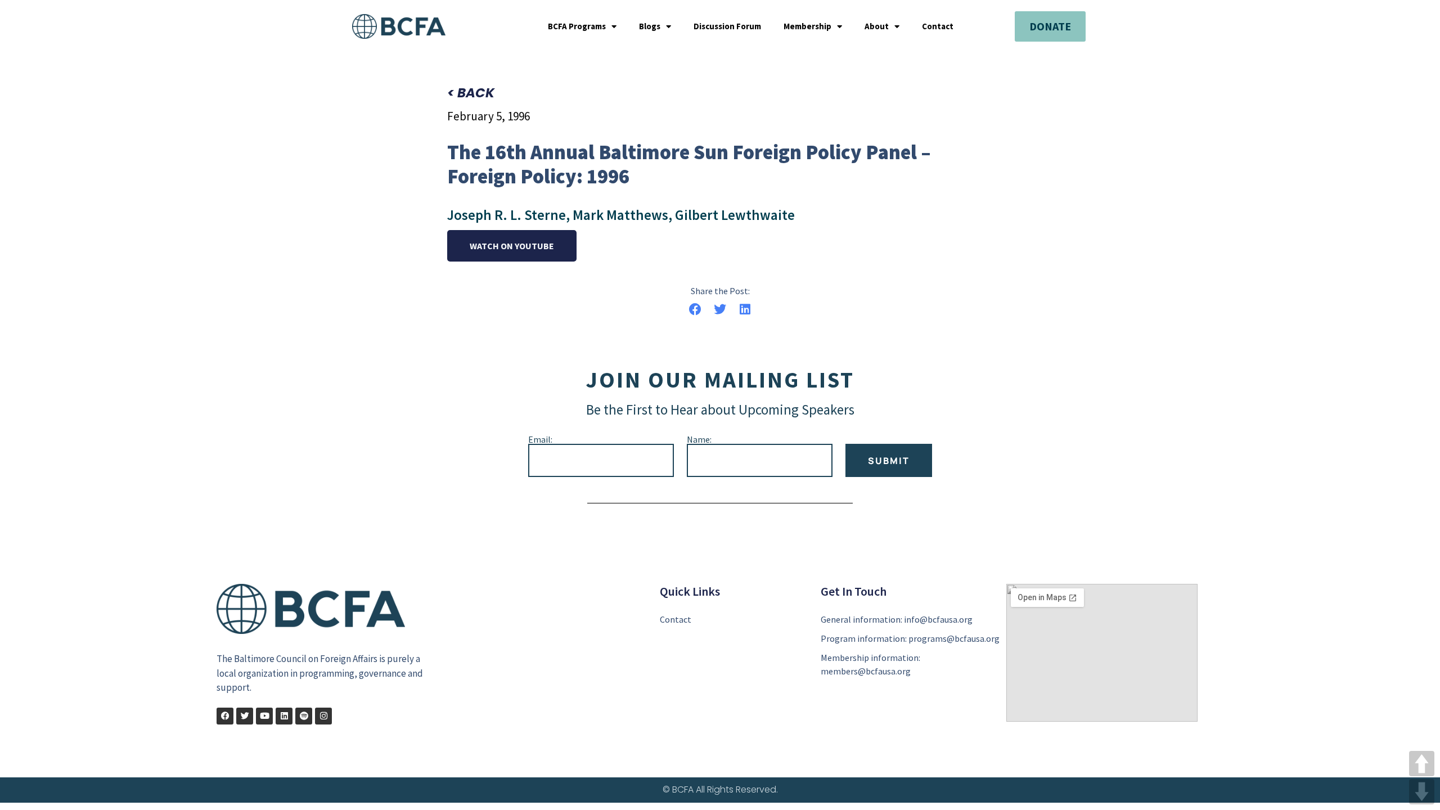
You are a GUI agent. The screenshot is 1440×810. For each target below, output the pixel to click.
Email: (540, 439)
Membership (807, 26)
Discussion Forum (727, 26)
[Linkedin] (284, 716)
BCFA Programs (577, 26)
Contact (937, 26)
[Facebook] (225, 716)
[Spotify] (303, 716)
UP (1421, 763)
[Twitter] (244, 716)
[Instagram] (323, 716)
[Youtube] (264, 716)
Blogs (649, 26)
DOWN (1421, 791)
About (877, 26)
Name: (699, 439)
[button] (694, 309)
